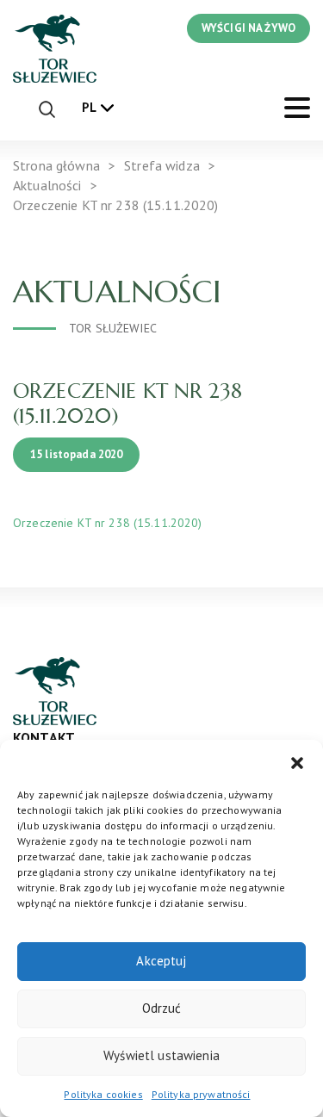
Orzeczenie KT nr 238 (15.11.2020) (107, 523)
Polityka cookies (103, 1094)
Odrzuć (162, 1008)
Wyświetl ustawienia (161, 1055)
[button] (297, 761)
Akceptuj (161, 961)
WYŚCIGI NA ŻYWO (248, 28)
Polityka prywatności (201, 1094)
